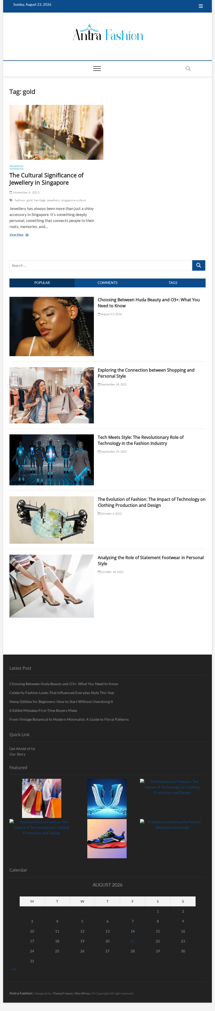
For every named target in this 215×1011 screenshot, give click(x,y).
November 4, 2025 (25, 192)
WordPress (82, 993)
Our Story (17, 754)
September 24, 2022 (113, 384)
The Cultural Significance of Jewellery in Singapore (46, 178)
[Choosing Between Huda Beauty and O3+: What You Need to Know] (51, 299)
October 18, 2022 (111, 571)
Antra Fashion (21, 993)
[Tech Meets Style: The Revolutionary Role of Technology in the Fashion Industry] (51, 437)
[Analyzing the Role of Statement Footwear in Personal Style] (51, 557)
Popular (42, 283)
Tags (173, 283)
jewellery (53, 200)
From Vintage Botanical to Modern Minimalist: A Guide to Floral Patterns (69, 719)
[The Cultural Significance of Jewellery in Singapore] (56, 132)
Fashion (16, 166)
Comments (107, 283)
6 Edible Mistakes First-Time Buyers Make (43, 710)
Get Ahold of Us (22, 748)
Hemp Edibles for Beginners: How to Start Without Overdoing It (61, 701)
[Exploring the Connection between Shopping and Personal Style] (51, 370)
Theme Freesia (63, 993)
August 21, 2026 (111, 314)
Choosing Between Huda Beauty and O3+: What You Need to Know (63, 683)
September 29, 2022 (113, 451)
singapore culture (73, 200)
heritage (40, 200)
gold (29, 200)
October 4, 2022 (111, 513)
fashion (20, 200)
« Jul (13, 969)
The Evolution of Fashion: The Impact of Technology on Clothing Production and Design (152, 502)
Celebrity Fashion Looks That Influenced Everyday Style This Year (62, 692)
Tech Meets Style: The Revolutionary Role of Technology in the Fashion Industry (141, 440)
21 (133, 941)
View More (24, 235)
